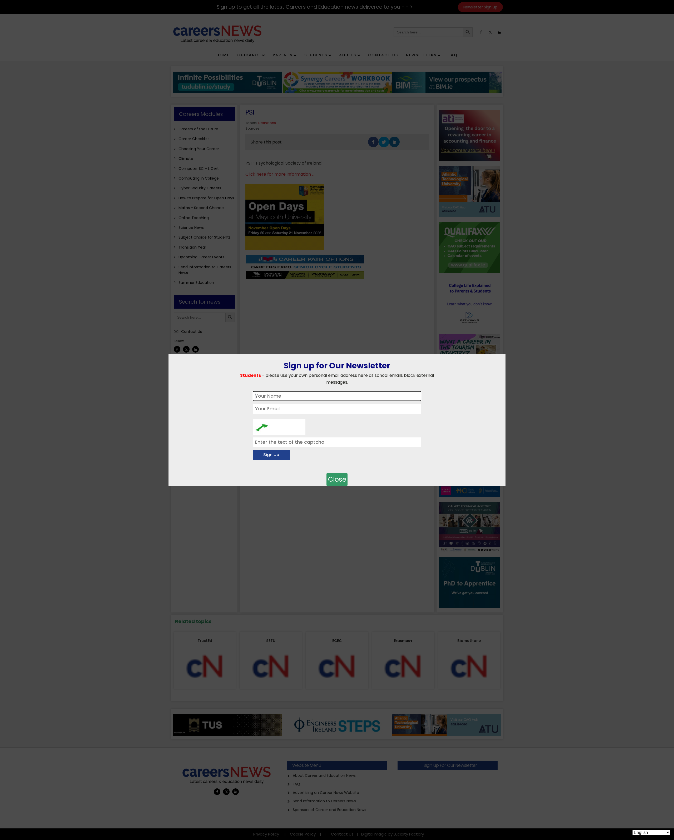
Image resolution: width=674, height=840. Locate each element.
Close (337, 479)
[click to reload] (279, 426)
